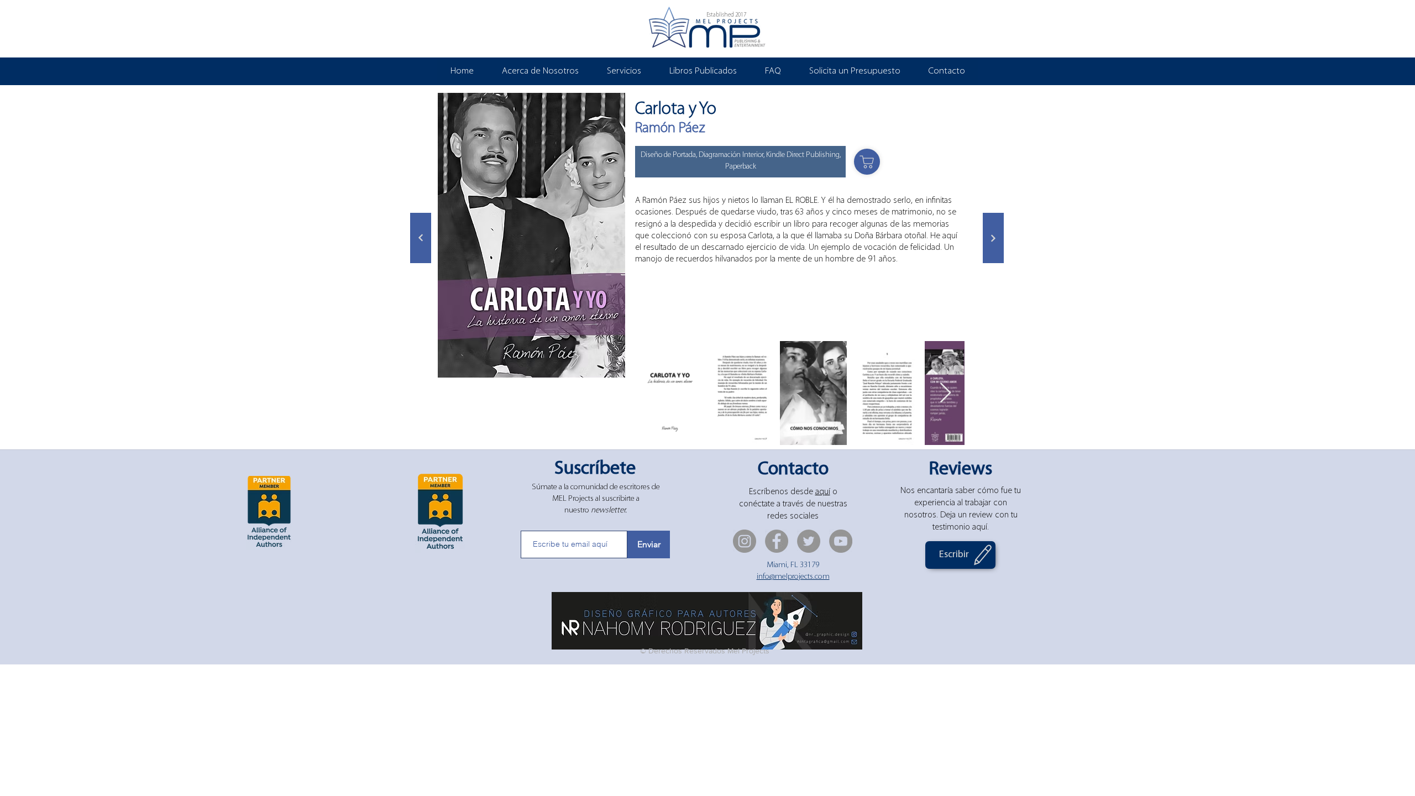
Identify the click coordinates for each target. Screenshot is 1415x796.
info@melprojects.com (793, 577)
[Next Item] (945, 393)
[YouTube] (840, 541)
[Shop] (867, 162)
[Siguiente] (420, 238)
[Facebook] (776, 541)
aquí (822, 492)
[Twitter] (808, 541)
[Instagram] (744, 541)
